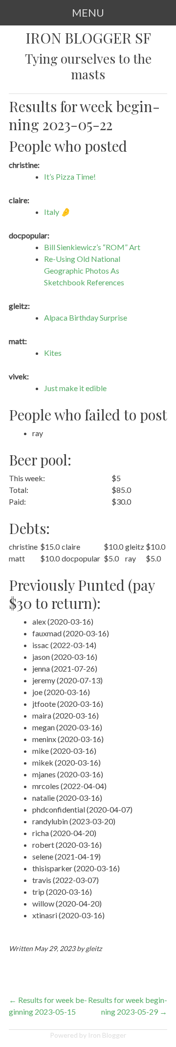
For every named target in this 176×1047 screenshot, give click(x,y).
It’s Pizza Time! (70, 176)
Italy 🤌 (57, 211)
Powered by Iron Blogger (88, 1035)
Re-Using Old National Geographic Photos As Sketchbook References (84, 270)
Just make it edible (75, 388)
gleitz (94, 948)
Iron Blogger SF (88, 38)
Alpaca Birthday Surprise (85, 317)
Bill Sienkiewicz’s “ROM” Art (92, 247)
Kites (53, 352)
